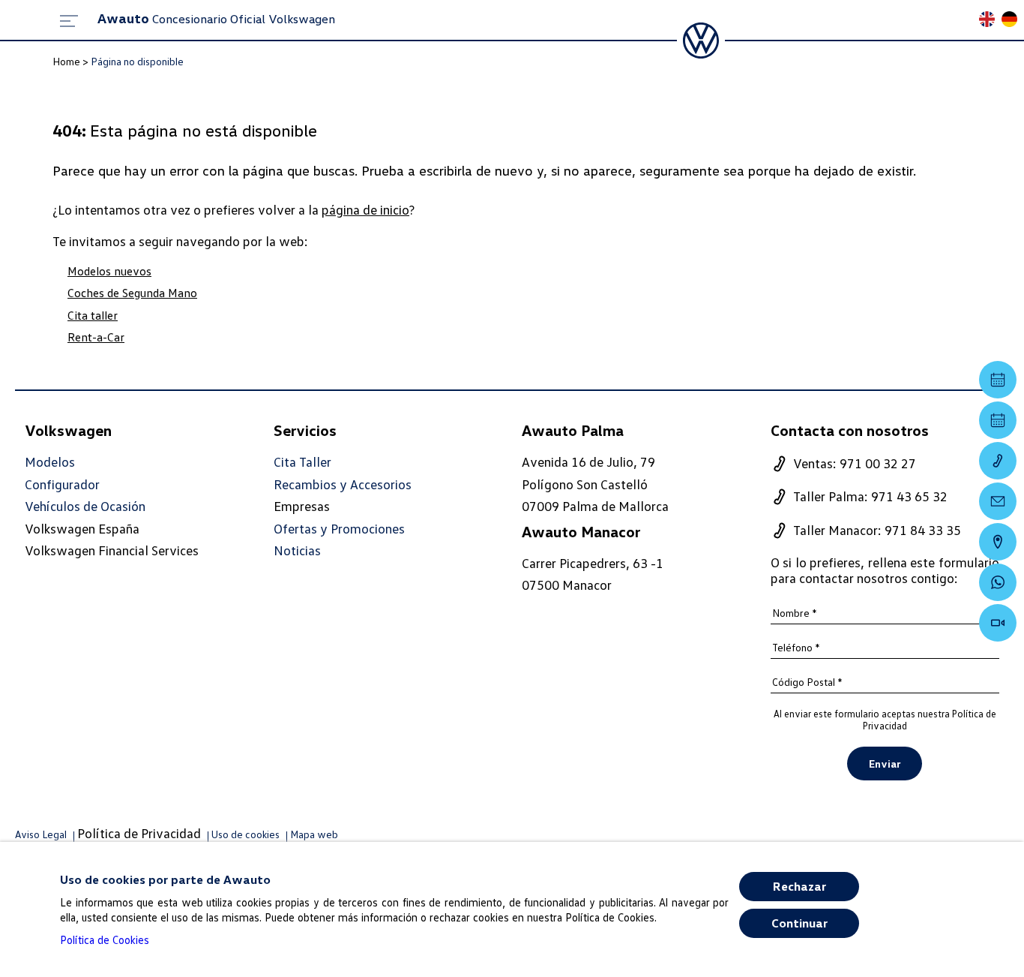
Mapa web (314, 834)
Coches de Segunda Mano (132, 292)
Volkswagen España (82, 528)
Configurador (62, 484)
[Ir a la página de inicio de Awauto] (701, 41)
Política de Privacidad (139, 833)
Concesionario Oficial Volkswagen (216, 18)
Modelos (50, 462)
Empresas (302, 506)
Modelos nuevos (109, 270)
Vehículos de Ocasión (85, 506)
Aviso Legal (41, 834)
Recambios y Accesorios (343, 484)
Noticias (297, 550)
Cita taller (92, 315)
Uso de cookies (245, 834)
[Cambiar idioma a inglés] (990, 20)
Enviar (884, 763)
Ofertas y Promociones (339, 529)
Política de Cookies (104, 939)
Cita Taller (302, 462)
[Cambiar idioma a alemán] (1013, 20)
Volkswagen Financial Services (112, 550)
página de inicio (365, 209)
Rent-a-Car (95, 336)
